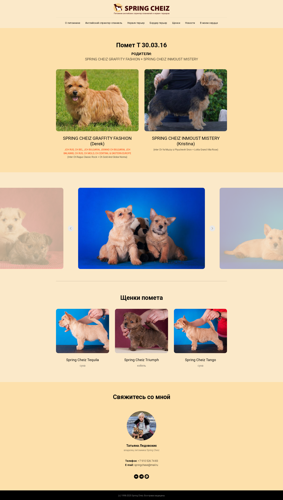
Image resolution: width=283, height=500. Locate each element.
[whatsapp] (147, 476)
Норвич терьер (136, 23)
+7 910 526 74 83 (148, 460)
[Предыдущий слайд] (71, 228)
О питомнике (72, 23)
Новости (190, 23)
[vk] (136, 476)
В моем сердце (209, 23)
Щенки (176, 23)
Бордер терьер (158, 23)
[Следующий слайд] (212, 228)
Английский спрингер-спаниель (103, 23)
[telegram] (141, 476)
